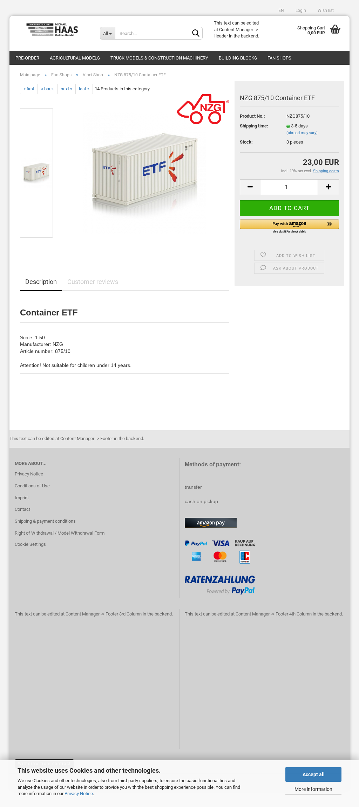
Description (41, 281)
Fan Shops (279, 58)
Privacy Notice (79, 793)
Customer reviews (92, 281)
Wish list (325, 10)
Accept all (314, 774)
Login (300, 10)
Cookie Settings (30, 544)
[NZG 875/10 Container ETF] (144, 172)
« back (47, 88)
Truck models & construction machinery (159, 58)
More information (313, 789)
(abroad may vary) (302, 133)
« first (28, 88)
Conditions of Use (32, 485)
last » (84, 88)
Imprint (22, 497)
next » (66, 88)
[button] (289, 227)
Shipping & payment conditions (45, 521)
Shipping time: (254, 125)
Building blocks (238, 58)
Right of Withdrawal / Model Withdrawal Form (59, 533)
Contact (22, 509)
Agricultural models (75, 58)
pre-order (27, 58)
